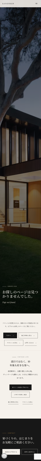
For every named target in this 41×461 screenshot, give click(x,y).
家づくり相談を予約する (20, 387)
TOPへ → (10, 335)
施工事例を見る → (28, 335)
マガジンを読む (27, 402)
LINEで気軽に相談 (20, 394)
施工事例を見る (13, 402)
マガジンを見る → (13, 342)
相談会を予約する (11, 452)
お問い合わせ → (31, 342)
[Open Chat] (4, 456)
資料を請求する (29, 452)
